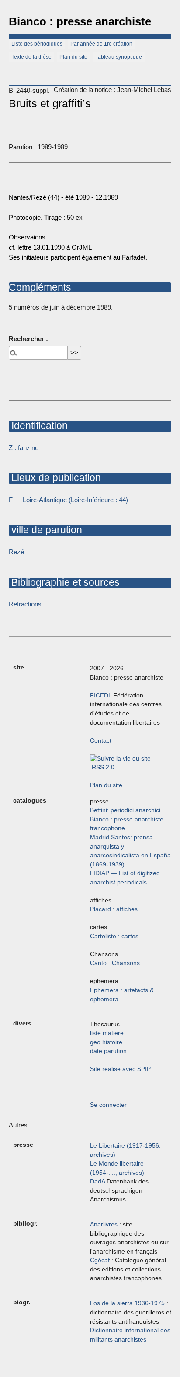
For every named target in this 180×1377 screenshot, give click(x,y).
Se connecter (108, 1105)
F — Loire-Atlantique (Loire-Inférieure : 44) (68, 500)
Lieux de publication (55, 477)
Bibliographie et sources (64, 582)
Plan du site (73, 57)
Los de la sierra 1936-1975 (127, 1303)
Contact (100, 740)
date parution (108, 1051)
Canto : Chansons (115, 963)
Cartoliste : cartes (114, 936)
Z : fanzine (23, 447)
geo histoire (106, 1042)
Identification (38, 425)
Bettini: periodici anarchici (125, 810)
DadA (97, 1181)
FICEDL (100, 695)
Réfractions (25, 604)
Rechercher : (28, 338)
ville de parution (45, 529)
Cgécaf (100, 1260)
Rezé (16, 552)
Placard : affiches (114, 909)
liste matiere (107, 1033)
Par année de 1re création (101, 44)
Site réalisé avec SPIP (120, 1069)
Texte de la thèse (31, 57)
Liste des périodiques (36, 44)
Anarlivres (104, 1224)
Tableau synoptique (118, 57)
